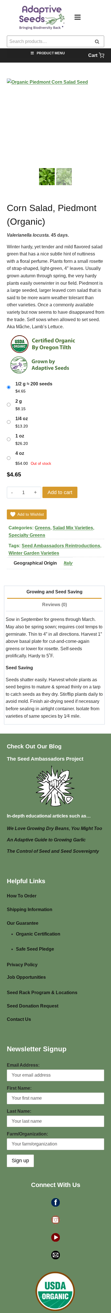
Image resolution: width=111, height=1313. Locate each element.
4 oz (19, 453)
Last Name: (19, 1111)
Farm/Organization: (27, 1134)
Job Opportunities (26, 977)
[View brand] (44, 344)
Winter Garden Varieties (34, 553)
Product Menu (51, 53)
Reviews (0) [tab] (54, 604)
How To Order (21, 895)
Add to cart (60, 492)
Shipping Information (29, 909)
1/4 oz (21, 418)
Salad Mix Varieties (73, 527)
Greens (42, 527)
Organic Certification (38, 934)
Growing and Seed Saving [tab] (54, 591)
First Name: (19, 1088)
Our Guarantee (22, 923)
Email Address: (23, 1065)
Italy (68, 563)
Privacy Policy (22, 964)
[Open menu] (80, 17)
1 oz (19, 435)
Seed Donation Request (32, 1006)
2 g (18, 401)
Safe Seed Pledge (35, 949)
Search (98, 42)
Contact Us (19, 1019)
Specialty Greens (27, 535)
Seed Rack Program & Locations (42, 992)
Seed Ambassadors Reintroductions (61, 545)
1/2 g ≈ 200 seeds (33, 383)
